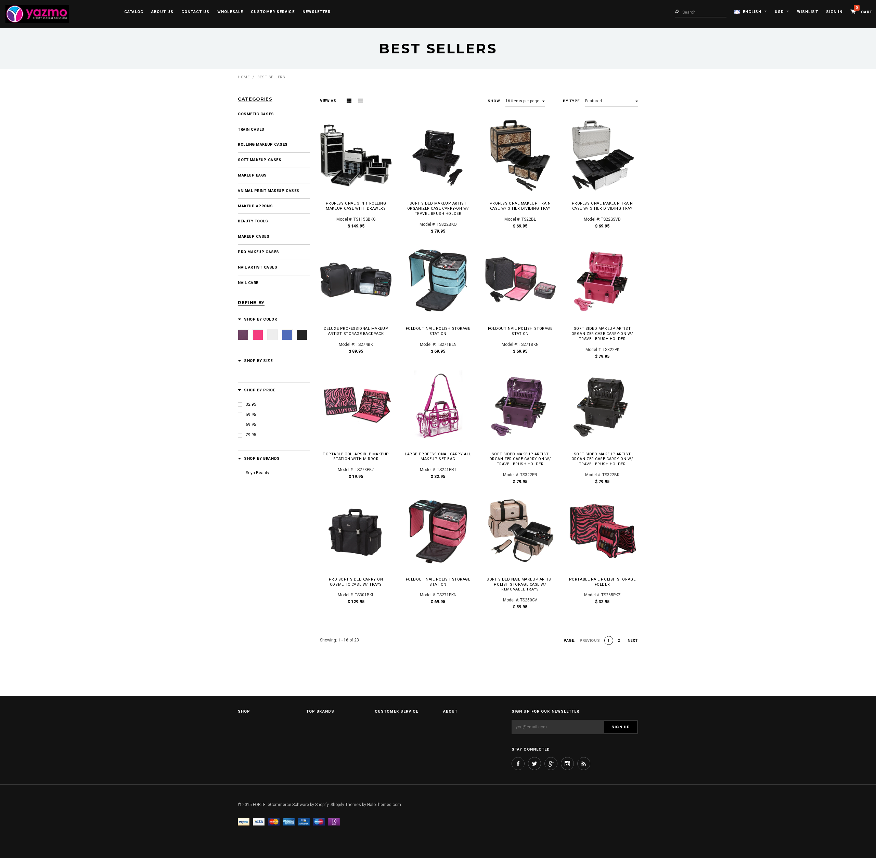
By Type (571, 101)
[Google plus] (551, 763)
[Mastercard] (274, 821)
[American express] (289, 821)
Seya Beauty (257, 472)
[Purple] (243, 334)
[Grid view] (349, 101)
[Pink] (258, 334)
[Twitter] (534, 763)
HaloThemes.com (384, 804)
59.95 (251, 414)
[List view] (360, 101)
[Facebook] (518, 763)
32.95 (251, 404)
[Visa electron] (304, 821)
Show (494, 101)
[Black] (302, 334)
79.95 (251, 434)
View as (328, 101)
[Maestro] (319, 821)
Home (243, 77)
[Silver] (272, 334)
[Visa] (259, 821)
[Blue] (287, 334)
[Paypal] (243, 821)
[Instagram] (567, 763)
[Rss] (584, 763)
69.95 (251, 424)
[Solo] (334, 821)
